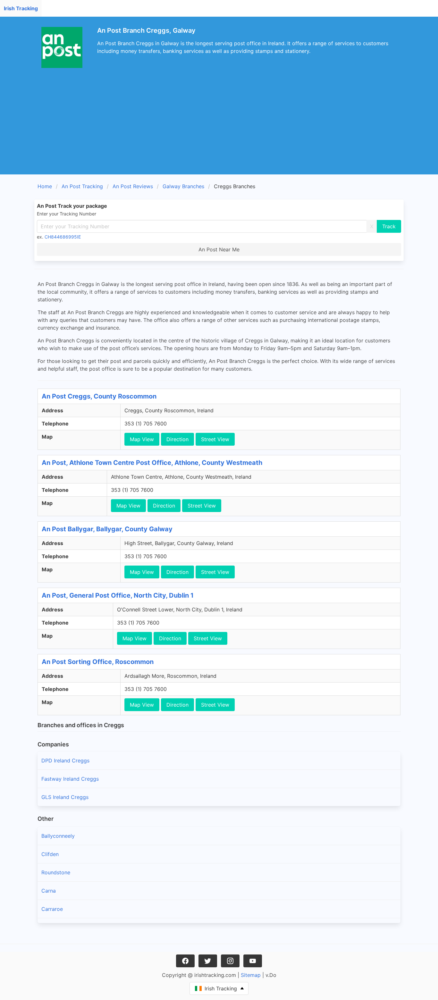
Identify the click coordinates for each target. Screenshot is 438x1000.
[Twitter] (207, 960)
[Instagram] (230, 960)
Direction (177, 439)
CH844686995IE (63, 236)
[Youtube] (252, 960)
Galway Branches (183, 186)
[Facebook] (185, 960)
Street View (215, 439)
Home (45, 186)
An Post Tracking (82, 186)
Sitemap (251, 975)
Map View (142, 439)
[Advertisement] (219, 126)
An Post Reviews (133, 186)
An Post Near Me (219, 249)
